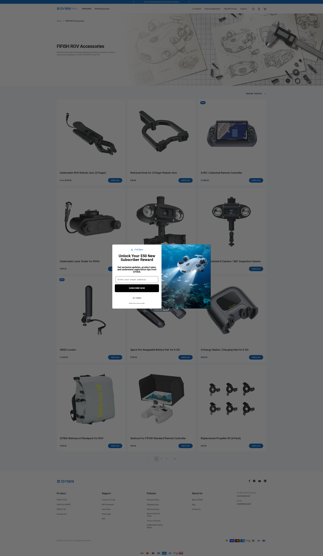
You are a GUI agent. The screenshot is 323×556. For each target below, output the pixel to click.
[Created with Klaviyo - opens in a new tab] (161, 310)
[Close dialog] (207, 248)
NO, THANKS (137, 298)
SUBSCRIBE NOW (137, 288)
